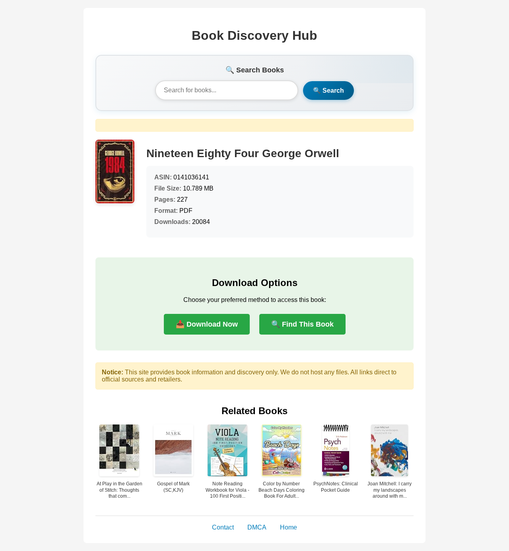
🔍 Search (328, 90)
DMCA (256, 527)
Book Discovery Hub (254, 35)
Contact (223, 527)
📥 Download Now (207, 324)
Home (288, 527)
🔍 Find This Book (302, 324)
